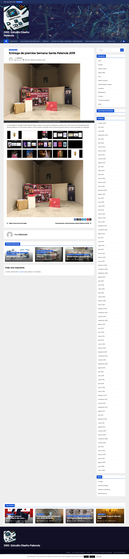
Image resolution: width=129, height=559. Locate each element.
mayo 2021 (101, 245)
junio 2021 (101, 241)
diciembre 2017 (102, 395)
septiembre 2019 (103, 320)
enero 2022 (101, 222)
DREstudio (13, 41)
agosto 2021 (101, 233)
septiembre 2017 (103, 407)
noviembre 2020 (103, 269)
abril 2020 (101, 293)
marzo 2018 (101, 387)
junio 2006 (101, 466)
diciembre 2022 (102, 190)
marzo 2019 (101, 344)
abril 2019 (101, 340)
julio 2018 (101, 371)
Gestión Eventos (13, 49)
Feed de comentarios (104, 489)
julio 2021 (101, 237)
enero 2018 (101, 391)
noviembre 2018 (103, 356)
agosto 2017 (101, 411)
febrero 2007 (102, 454)
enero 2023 (101, 186)
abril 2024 (101, 143)
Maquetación (102, 92)
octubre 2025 (102, 123)
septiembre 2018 (103, 364)
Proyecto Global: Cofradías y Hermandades (67, 41)
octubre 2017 (102, 403)
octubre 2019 (102, 316)
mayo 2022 (101, 206)
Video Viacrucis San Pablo (18, 223)
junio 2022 (101, 202)
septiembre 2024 (103, 135)
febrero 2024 (102, 151)
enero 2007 (101, 458)
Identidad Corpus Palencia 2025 (109, 517)
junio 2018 (101, 375)
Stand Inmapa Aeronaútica (78, 256)
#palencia (33, 60)
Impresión (86, 254)
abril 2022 (101, 210)
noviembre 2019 (103, 312)
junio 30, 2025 (103, 520)
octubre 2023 (102, 158)
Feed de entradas (103, 485)
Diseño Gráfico (15, 252)
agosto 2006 (101, 462)
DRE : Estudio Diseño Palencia (22, 545)
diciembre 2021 (102, 226)
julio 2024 (101, 139)
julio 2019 (101, 328)
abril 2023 (101, 174)
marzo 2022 (101, 214)
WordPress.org (102, 493)
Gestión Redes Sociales (105, 84)
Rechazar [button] (92, 556)
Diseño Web (101, 72)
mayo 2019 (101, 336)
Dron (99, 76)
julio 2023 (101, 166)
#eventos (27, 60)
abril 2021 (101, 249)
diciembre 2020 (102, 265)
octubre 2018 (102, 360)
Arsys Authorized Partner (95, 41)
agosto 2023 (101, 162)
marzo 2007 (101, 450)
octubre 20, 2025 (43, 520)
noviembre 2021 (102, 229)
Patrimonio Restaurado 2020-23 (47, 256)
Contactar (111, 41)
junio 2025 (101, 131)
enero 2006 (101, 470)
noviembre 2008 (103, 438)
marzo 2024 (101, 147)
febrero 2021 (102, 257)
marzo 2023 (101, 178)
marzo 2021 (101, 253)
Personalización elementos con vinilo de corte (48, 517)
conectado (21, 272)
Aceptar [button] (86, 556)
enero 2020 (101, 304)
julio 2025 (101, 127)
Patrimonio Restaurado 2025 (79, 518)
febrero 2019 (102, 348)
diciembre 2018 (102, 352)
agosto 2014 (101, 427)
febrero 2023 (102, 182)
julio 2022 (101, 198)
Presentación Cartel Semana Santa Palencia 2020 (72, 223)
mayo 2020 (101, 289)
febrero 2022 (102, 218)
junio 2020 (101, 285)
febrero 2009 (102, 435)
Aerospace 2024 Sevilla (16, 256)
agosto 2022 (101, 194)
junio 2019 (101, 332)
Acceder (100, 481)
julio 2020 (101, 281)
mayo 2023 (101, 170)
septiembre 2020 (103, 273)
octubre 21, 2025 (13, 520)
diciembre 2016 (102, 419)
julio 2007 (101, 446)
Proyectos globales (11, 254)
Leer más (98, 556)
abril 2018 (101, 383)
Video (99, 104)
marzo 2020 (101, 297)
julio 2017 (101, 415)
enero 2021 (101, 261)
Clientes (9, 252)
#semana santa (41, 60)
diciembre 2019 (102, 308)
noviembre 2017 (103, 399)
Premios (45, 41)
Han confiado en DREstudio (30, 41)
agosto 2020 (101, 277)
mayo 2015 (101, 423)
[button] (121, 41)
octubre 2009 (102, 431)
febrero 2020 (102, 300)
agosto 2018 (101, 367)
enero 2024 (101, 155)
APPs (99, 61)
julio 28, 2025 (73, 520)
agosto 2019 (101, 324)
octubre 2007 (102, 442)
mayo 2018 (101, 379)
